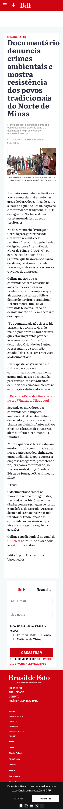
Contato (14, 696)
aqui (36, 545)
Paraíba (12, 764)
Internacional (16, 716)
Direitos (13, 721)
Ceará (11, 747)
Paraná (12, 770)
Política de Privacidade (23, 700)
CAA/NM (13, 540)
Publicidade (16, 692)
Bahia (11, 741)
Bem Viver (14, 726)
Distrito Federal (15, 753)
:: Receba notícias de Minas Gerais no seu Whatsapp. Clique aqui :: (31, 398)
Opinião (12, 736)
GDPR (47, 790)
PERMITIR (45, 798)
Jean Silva (14, 142)
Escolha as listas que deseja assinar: (28, 628)
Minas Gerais (14, 759)
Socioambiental (17, 731)
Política (13, 711)
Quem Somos (16, 688)
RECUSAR (17, 798)
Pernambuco (14, 776)
